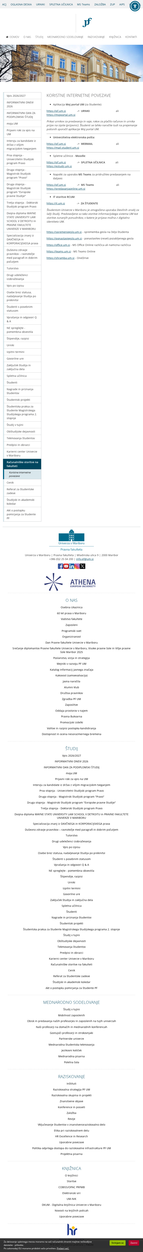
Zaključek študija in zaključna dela (19, 367)
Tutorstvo (12, 268)
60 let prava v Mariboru (71, 613)
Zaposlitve (71, 704)
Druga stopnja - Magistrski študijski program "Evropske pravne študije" (19, 190)
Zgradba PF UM (71, 699)
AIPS (122, 4)
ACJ (4, 4)
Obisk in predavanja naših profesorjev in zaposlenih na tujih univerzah (71, 1021)
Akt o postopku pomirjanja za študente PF (21, 514)
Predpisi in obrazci (18, 445)
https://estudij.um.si (59, 166)
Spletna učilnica (17, 376)
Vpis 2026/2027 (16, 95)
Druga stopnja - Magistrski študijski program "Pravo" (19, 173)
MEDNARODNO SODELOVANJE (65, 37)
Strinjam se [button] (118, 1242)
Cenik (10, 482)
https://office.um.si (58, 245)
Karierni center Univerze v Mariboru (22, 453)
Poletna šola (71, 1062)
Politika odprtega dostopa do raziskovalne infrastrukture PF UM (71, 1148)
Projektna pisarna (71, 1154)
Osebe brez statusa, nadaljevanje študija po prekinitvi (21, 296)
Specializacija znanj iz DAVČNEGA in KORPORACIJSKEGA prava (22, 239)
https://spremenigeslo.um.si (64, 232)
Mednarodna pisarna (71, 1056)
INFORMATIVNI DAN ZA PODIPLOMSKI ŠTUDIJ (21, 115)
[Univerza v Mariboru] (58, 23)
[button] (135, 6)
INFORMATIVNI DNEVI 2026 (20, 104)
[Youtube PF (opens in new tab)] (66, 568)
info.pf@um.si (85, 559)
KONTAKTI (131, 37)
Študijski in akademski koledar (20, 501)
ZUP (112, 4)
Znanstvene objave (71, 1101)
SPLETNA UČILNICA (61, 4)
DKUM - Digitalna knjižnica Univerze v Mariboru (71, 1205)
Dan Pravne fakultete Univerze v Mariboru (71, 642)
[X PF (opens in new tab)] (82, 568)
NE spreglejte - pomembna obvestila (20, 330)
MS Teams (83, 4)
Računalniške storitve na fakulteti (22, 464)
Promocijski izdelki (71, 722)
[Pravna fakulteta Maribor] (89, 23)
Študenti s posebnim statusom (20, 308)
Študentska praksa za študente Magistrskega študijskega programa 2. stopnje (22, 412)
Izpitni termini (15, 352)
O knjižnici (71, 1175)
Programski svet (71, 631)
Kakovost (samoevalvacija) (71, 675)
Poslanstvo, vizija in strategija (71, 658)
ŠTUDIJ (39, 37)
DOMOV (14, 37)
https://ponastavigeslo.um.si (64, 238)
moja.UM (12, 123)
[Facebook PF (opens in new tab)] (60, 568)
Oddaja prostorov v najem (71, 710)
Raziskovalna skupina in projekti (72, 1095)
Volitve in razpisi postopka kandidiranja (71, 728)
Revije (71, 1119)
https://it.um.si (56, 203)
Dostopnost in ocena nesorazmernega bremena (71, 734)
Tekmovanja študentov (21, 438)
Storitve (71, 1181)
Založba (71, 1113)
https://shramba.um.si (60, 258)
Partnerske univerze (71, 1038)
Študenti (12, 382)
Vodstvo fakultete (71, 619)
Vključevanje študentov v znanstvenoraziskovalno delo (71, 1124)
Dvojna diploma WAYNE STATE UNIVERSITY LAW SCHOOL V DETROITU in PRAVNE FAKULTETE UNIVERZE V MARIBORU (21, 221)
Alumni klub (71, 687)
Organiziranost (71, 636)
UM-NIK (71, 1199)
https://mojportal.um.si (61, 115)
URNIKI (40, 4)
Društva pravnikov (71, 693)
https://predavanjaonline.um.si (66, 188)
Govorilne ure (15, 358)
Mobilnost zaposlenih (71, 1015)
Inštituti (71, 1083)
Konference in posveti (71, 1107)
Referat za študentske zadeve (20, 491)
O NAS (27, 37)
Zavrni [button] (134, 1242)
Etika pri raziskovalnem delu (71, 1130)
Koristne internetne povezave (20, 474)
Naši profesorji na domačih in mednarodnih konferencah (71, 1027)
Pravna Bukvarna (71, 716)
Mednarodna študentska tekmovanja (71, 1044)
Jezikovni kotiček (71, 1050)
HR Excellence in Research (71, 1136)
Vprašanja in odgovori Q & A (22, 319)
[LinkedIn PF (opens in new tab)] (71, 568)
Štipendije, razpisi (18, 338)
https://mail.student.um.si (63, 147)
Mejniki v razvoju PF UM (71, 663)
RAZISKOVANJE (96, 37)
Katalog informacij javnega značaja (71, 669)
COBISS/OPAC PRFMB (71, 1187)
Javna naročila (71, 681)
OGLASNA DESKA (21, 4)
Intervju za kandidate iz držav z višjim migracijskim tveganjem (21, 144)
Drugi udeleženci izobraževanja (17, 277)
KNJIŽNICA (115, 37)
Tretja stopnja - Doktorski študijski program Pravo (22, 204)
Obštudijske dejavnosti (21, 431)
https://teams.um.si (59, 251)
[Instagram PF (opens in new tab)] (77, 568)
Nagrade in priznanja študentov (20, 391)
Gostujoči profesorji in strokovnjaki (71, 1033)
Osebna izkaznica (71, 607)
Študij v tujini (15, 425)
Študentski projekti (18, 399)
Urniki (10, 345)
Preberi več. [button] (63, 1248)
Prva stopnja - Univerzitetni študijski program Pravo (20, 159)
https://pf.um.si (56, 111)
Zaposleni (72, 625)
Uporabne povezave (71, 1142)
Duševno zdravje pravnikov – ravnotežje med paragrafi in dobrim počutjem (22, 255)
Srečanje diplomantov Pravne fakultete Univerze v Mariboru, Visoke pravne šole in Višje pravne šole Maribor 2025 (71, 650)
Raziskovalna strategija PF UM (71, 1089)
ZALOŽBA (100, 4)
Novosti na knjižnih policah (71, 1210)
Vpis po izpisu (15, 285)
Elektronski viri (71, 1193)
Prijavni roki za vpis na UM (21, 132)
